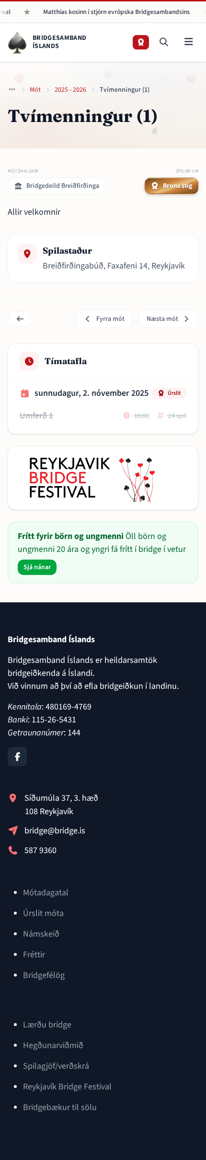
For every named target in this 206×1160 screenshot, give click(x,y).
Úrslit (174, 393)
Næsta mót (162, 319)
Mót (35, 90)
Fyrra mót (110, 319)
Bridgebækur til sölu (60, 1107)
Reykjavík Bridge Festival (67, 1087)
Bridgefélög (44, 975)
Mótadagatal (46, 893)
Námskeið (41, 934)
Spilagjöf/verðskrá (56, 1066)
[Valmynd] (188, 42)
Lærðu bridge (47, 1025)
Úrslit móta (43, 913)
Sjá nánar (37, 567)
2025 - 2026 (70, 90)
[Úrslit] (141, 42)
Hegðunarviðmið (53, 1045)
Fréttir (34, 955)
